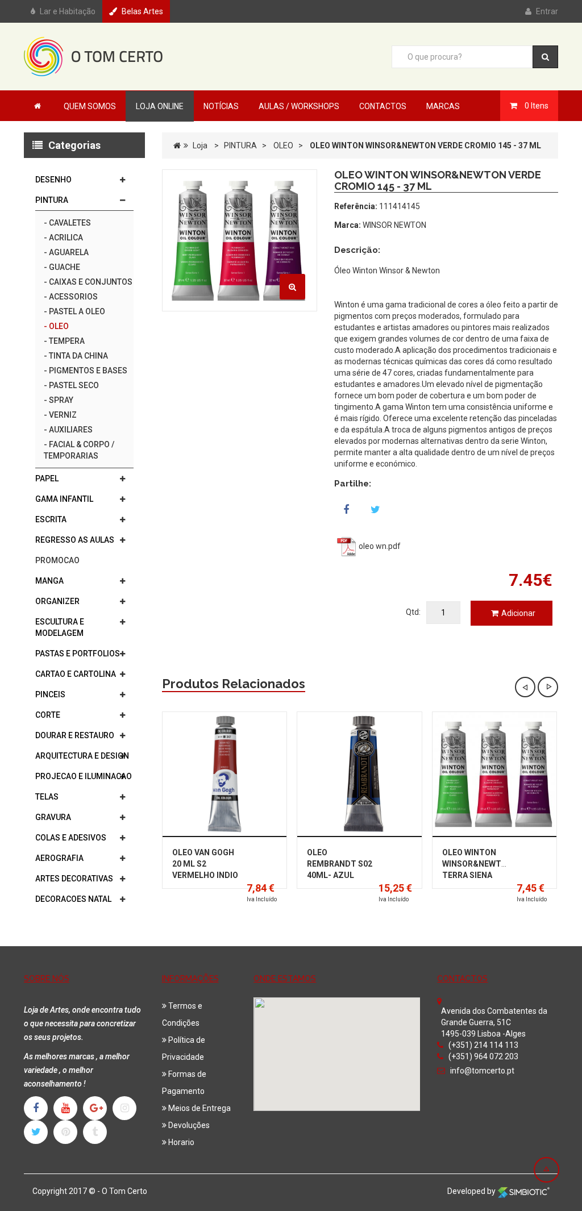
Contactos (382, 106)
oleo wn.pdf (379, 546)
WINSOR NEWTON (394, 225)
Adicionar (518, 613)
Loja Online (160, 106)
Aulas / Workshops (299, 106)
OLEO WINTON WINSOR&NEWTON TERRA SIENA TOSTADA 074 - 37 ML (477, 875)
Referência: (355, 206)
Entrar (547, 11)
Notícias (221, 106)
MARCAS (443, 106)
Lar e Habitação (67, 11)
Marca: (347, 225)
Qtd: (413, 612)
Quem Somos (90, 106)
